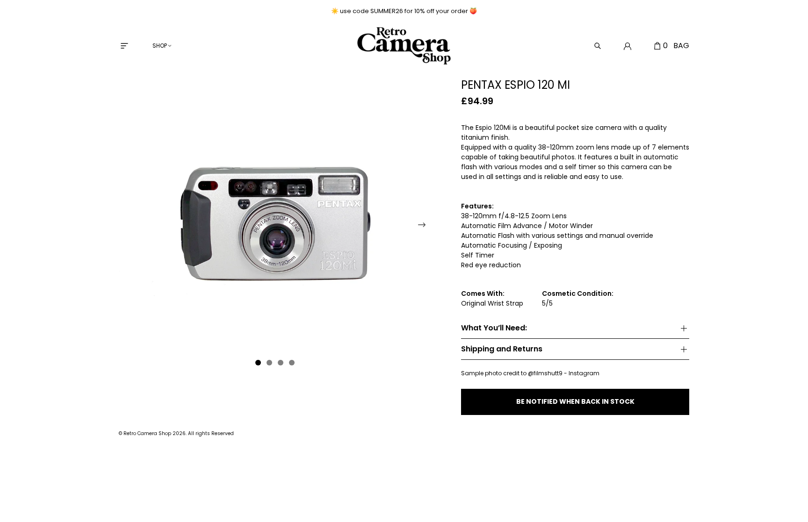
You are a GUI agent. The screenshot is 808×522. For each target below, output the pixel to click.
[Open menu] (124, 45)
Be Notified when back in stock (575, 401)
